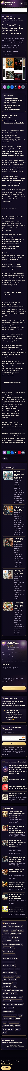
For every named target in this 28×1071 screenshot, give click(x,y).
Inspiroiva (5, 930)
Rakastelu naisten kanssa (10, 997)
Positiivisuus (6, 990)
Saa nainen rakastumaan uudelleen (12, 1001)
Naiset (17, 969)
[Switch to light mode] (21, 3)
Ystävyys (17, 1029)
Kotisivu (4, 16)
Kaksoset (13, 933)
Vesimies (17, 1025)
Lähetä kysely (14, 688)
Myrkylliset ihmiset (8, 969)
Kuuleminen (6, 664)
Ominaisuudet (12, 979)
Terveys (20, 1015)
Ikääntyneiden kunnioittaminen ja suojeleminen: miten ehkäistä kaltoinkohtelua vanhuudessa (19, 474)
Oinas (4, 979)
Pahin (14, 983)
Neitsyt (18, 976)
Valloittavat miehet (14, 1022)
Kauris (4, 937)
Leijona (11, 937)
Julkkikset (6, 933)
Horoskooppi (18, 926)
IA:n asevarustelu (10, 103)
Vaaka (4, 1022)
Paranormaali (6, 986)
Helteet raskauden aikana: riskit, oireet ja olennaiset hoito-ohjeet (19, 572)
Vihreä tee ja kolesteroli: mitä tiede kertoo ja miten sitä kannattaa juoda (19, 508)
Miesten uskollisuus (8, 948)
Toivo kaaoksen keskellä (12, 110)
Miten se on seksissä (8, 962)
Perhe (14, 986)
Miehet (5, 944)
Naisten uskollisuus (8, 976)
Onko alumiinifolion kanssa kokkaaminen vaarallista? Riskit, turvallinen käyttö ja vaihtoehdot (19, 605)
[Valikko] (25, 3)
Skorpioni (11, 1008)
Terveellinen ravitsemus (9, 1015)
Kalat (19, 933)
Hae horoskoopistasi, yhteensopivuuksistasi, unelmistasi (14, 1046)
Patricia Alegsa (13, 51)
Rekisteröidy (14, 743)
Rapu (20, 997)
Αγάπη (5, 1032)
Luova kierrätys (7, 940)
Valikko (6, 1067)
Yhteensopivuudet (8, 1029)
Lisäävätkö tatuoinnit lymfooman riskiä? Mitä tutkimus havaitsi (19, 540)
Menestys (16, 940)
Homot (11, 926)
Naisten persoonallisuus (9, 972)
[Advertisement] (14, 10)
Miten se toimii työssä (9, 965)
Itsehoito (13, 930)
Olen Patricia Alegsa (11, 698)
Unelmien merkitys (8, 1018)
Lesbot (17, 937)
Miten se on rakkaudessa (10, 958)
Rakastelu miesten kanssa (10, 993)
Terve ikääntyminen (8, 1011)
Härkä (4, 926)
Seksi (4, 1008)
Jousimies (21, 930)
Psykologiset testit (17, 990)
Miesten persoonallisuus (15, 944)
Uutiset (10, 16)
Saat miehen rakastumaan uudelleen (13, 1004)
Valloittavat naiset (8, 1025)
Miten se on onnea (8, 951)
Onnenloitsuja (7, 983)
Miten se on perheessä (9, 955)
